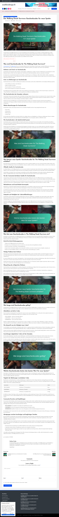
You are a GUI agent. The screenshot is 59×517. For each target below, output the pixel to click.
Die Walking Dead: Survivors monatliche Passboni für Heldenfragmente (29, 496)
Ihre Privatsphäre (5, 495)
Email (22, 478)
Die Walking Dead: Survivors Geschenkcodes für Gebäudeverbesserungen (28, 502)
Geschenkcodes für (6, 66)
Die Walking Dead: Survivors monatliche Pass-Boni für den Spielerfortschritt (29, 499)
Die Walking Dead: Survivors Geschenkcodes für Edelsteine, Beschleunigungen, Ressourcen (28, 509)
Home (3, 11)
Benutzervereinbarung (5, 498)
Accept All (8, 514)
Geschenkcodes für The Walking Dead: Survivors (11, 11)
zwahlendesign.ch (8, 5)
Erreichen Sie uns (5, 497)
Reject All (11, 513)
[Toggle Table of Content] (14, 61)
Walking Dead (13, 66)
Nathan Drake (13, 441)
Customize (4, 513)
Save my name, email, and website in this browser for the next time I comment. (16, 482)
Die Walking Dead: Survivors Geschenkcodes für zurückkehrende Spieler (28, 505)
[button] (54, 9)
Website (40, 478)
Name (4, 478)
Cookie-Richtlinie (5, 500)
